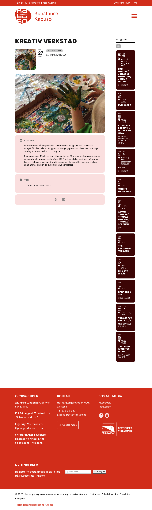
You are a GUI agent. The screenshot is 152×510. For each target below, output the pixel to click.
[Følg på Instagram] (107, 415)
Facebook (105, 402)
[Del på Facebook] (56, 199)
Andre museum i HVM (125, 2)
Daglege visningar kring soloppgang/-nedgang (30, 438)
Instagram (105, 406)
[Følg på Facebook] (101, 415)
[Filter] (118, 46)
